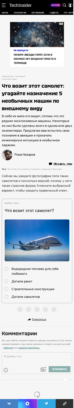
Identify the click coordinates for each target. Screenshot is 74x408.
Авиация (46, 169)
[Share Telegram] (46, 403)
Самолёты (36, 169)
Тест (9, 169)
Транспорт (20, 77)
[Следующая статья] (37, 380)
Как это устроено (21, 169)
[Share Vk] (9, 403)
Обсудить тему (63, 163)
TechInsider (20, 5)
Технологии (7, 77)
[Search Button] (64, 5)
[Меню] (4, 5)
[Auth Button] (70, 5)
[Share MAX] (27, 403)
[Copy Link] (65, 403)
